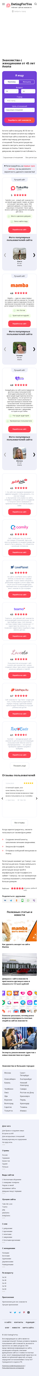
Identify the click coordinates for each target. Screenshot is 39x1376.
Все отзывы (19, 822)
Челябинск (8, 1089)
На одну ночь (7, 1142)
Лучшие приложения (10, 1305)
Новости (16, 1328)
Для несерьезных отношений (13, 1136)
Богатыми (6, 1256)
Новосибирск (10, 1079)
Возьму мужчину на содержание (14, 1139)
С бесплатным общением (11, 1179)
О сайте (8, 1322)
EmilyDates (6, 1216)
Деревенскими (7, 1262)
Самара (23, 1089)
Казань (7, 1083)
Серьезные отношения (13, 157)
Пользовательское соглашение (13, 1368)
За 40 (4, 1280)
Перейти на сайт (19, 230)
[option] (19, 798)
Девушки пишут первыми (11, 1191)
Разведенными (7, 1264)
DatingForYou (21, 4)
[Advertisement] (19, 33)
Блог (7, 1328)
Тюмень (23, 1107)
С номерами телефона (10, 1182)
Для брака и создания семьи (13, 1131)
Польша (5, 1167)
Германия (6, 1158)
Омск (6, 1092)
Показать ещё (19, 766)
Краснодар (24, 1103)
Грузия (4, 1164)
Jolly (3, 1210)
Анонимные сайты (9, 1188)
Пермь (23, 1100)
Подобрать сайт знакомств (19, 120)
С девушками (7, 1228)
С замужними (7, 1237)
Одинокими (6, 1259)
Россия (4, 1155)
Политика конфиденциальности (13, 1366)
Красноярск (25, 1096)
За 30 (4, 1277)
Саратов (8, 1107)
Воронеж (8, 1100)
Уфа (6, 1096)
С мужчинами (7, 1231)
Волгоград (8, 1103)
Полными (5, 1253)
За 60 (4, 1289)
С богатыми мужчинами (11, 1240)
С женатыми (6, 1234)
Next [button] (36, 798)
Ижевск (23, 1111)
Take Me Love (7, 1204)
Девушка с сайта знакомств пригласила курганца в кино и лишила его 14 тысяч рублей (16, 981)
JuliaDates (5, 1213)
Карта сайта (28, 1328)
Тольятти (8, 1111)
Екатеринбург (26, 1079)
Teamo (4, 1207)
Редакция (30, 1322)
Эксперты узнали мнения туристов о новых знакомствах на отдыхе (19, 1053)
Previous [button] (2, 798)
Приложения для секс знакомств (14, 1302)
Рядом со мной (8, 1185)
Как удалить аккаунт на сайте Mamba (16, 945)
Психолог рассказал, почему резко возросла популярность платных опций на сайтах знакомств (18, 1018)
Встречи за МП (8, 1133)
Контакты (18, 1322)
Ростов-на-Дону (27, 1092)
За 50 (4, 1286)
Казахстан (6, 1161)
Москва (7, 1073)
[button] (34, 254)
